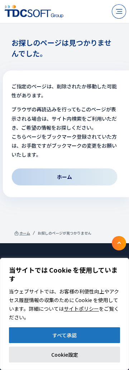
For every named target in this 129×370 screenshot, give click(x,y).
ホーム (24, 233)
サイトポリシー (81, 308)
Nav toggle (119, 11)
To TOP (119, 243)
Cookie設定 (64, 354)
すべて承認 (64, 335)
